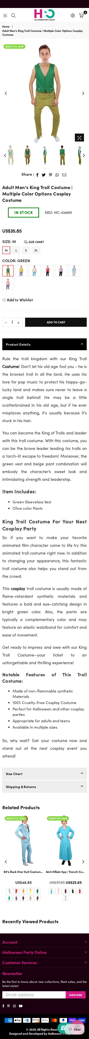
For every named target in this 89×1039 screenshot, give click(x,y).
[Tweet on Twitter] (44, 174)
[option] (44, 93)
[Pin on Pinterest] (50, 174)
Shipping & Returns (21, 786)
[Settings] (73, 14)
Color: (16, 260)
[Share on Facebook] (37, 174)
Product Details (18, 344)
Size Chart (36, 242)
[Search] (13, 14)
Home (6, 26)
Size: (23, 241)
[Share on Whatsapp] (57, 174)
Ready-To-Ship (14, 46)
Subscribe (75, 995)
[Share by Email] (64, 174)
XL (36, 250)
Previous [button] (5, 93)
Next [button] (83, 93)
